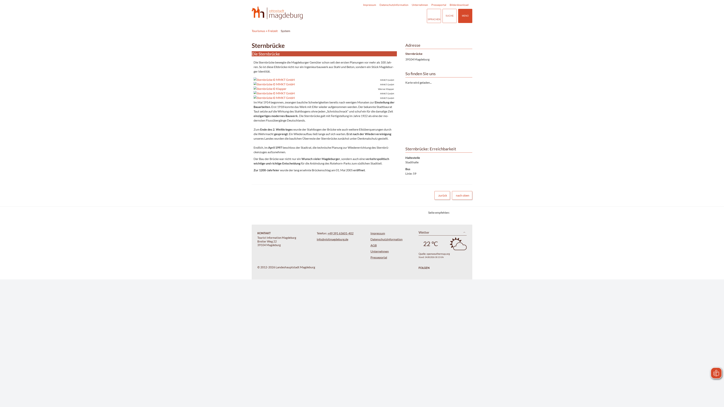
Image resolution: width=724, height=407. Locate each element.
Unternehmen (420, 4)
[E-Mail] (463, 212)
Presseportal (438, 4)
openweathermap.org (438, 253)
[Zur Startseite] (277, 13)
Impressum (369, 4)
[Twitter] (453, 212)
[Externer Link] (401, 16)
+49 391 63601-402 (340, 233)
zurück (442, 195)
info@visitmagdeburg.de (332, 239)
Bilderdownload (459, 4)
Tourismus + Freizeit (265, 31)
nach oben (462, 195)
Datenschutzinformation (394, 4)
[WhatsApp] (468, 212)
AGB (373, 245)
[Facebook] (458, 212)
